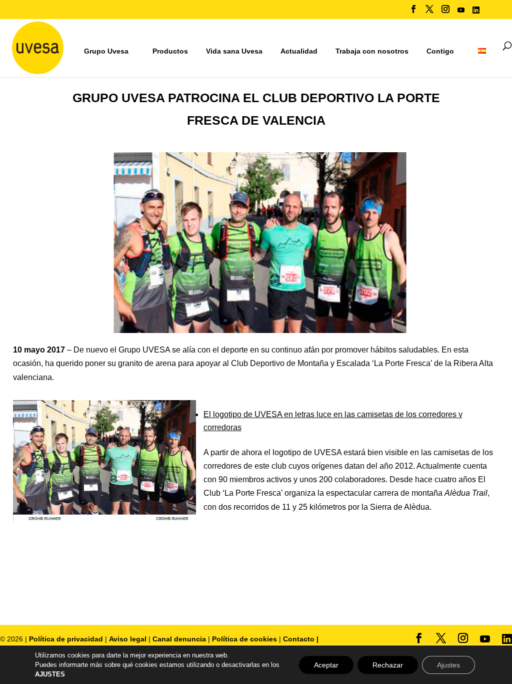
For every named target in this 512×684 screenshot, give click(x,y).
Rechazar (387, 665)
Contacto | (300, 639)
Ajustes (448, 665)
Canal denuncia (179, 639)
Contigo (440, 51)
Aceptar (326, 665)
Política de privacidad (67, 639)
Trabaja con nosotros (372, 51)
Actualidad (299, 51)
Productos (170, 51)
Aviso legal (127, 639)
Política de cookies (245, 639)
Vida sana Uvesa (234, 51)
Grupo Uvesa (106, 51)
